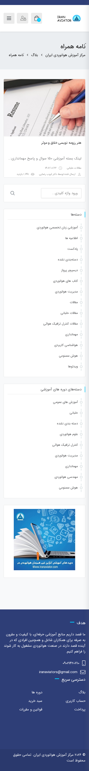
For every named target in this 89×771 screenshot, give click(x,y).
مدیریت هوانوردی (66, 291)
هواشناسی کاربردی (66, 345)
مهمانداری (71, 334)
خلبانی (74, 412)
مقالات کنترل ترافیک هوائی (60, 323)
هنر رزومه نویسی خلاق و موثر (61, 142)
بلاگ (82, 692)
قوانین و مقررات (30, 709)
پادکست (72, 248)
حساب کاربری (75, 701)
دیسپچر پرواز (69, 270)
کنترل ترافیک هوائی (65, 444)
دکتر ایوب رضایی (48, 174)
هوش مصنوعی (68, 355)
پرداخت (79, 709)
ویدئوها (73, 366)
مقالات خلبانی (74, 168)
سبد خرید (35, 701)
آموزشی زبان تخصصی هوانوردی (57, 227)
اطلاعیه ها (71, 238)
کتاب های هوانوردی (65, 280)
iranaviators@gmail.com (58, 672)
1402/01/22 (50, 168)
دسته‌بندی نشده (68, 259)
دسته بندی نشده (67, 423)
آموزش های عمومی (65, 402)
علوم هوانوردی (69, 434)
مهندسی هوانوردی (66, 476)
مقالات (74, 302)
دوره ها (37, 692)
